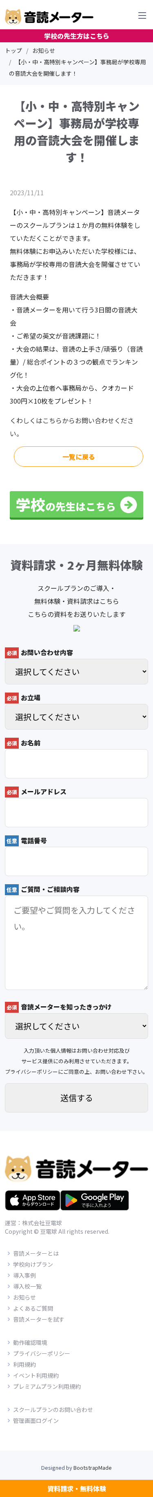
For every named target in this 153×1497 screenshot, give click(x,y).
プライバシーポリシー (31, 1071)
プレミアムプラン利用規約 (47, 1386)
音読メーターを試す (38, 1319)
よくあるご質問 (33, 1308)
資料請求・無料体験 (76, 1488)
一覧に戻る (78, 456)
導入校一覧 (27, 1286)
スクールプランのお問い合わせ (53, 1409)
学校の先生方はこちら (76, 36)
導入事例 (24, 1275)
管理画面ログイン (36, 1420)
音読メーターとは (36, 1253)
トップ (13, 50)
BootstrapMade (92, 1467)
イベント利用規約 (36, 1375)
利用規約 (24, 1364)
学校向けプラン (33, 1264)
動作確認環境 (30, 1342)
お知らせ (43, 50)
